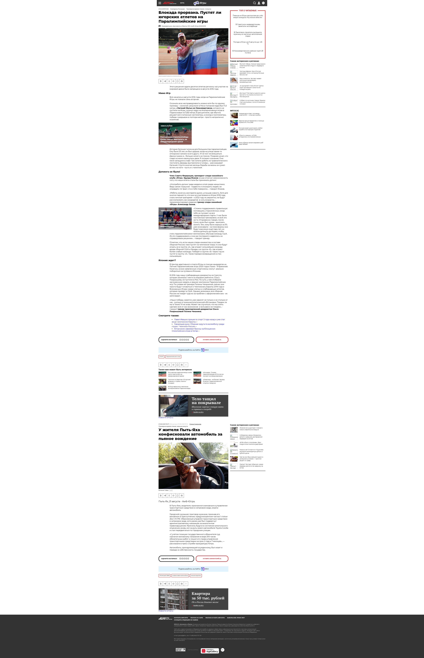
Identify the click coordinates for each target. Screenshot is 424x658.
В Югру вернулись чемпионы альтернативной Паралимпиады (179, 387)
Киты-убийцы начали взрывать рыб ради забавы (251, 143)
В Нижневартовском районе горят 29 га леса (247, 52)
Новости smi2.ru (166, 417)
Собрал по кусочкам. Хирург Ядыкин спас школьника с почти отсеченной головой (252, 102)
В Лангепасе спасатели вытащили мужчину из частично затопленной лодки (248, 34)
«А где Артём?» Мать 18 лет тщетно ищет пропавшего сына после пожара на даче (252, 87)
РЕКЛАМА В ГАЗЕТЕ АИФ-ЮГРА (215, 617)
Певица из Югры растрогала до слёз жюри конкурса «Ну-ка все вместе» (248, 16)
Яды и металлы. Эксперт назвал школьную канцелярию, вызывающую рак (250, 80)
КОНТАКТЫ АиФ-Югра (181, 617)
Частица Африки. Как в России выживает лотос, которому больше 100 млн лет (252, 73)
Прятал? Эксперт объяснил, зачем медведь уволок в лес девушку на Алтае (251, 466)
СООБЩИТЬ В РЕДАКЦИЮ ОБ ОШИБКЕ (186, 620)
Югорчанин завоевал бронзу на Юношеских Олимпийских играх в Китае (193, 330)
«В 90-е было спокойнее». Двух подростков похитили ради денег (251, 443)
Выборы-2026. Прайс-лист (236, 617)
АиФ (171, 490)
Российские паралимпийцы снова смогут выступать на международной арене (180, 374)
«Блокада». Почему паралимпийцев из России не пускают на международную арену (208, 375)
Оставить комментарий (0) (212, 339)
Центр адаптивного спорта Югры (170, 76)
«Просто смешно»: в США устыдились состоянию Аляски (250, 136)
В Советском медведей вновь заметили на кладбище (248, 25)
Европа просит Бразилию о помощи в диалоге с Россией (251, 121)
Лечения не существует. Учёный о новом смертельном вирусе (251, 428)
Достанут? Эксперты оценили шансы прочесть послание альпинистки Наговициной (252, 94)
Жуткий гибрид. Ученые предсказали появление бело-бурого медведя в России (252, 65)
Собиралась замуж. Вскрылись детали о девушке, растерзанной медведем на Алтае (251, 437)
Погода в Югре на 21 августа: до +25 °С (247, 43)
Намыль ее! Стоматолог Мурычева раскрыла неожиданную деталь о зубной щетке (251, 451)
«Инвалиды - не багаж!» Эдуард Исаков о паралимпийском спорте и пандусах (214, 381)
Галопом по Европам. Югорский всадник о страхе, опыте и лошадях (179, 381)
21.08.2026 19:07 (164, 424)
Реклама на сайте (196, 617)
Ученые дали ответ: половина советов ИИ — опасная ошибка (249, 114)
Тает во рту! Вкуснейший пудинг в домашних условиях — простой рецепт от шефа (251, 458)
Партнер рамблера (193, 649)
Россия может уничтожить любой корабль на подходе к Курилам (250, 128)
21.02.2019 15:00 (164, 9)
